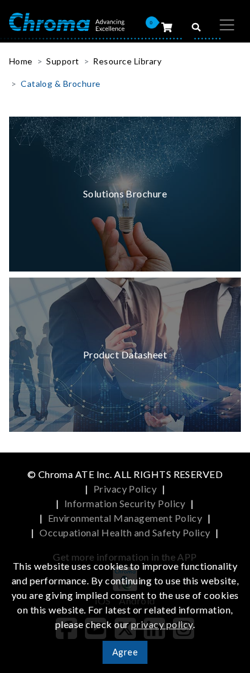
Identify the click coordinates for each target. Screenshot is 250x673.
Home (21, 61)
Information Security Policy (125, 503)
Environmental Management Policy (125, 518)
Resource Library (127, 61)
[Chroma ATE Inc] (66, 21)
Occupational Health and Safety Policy (125, 532)
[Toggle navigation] (227, 25)
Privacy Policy (125, 488)
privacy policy (162, 624)
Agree (125, 652)
